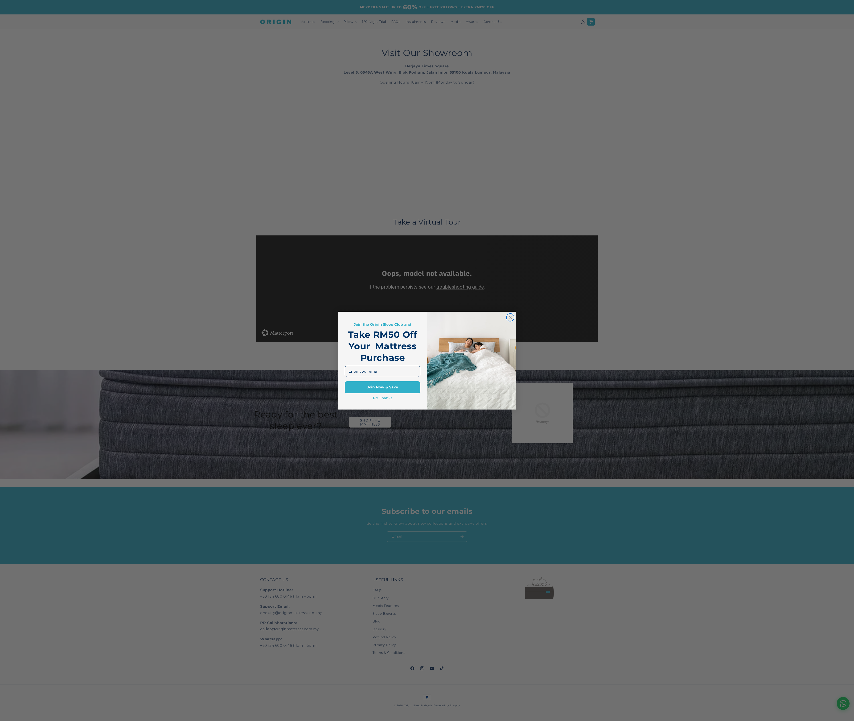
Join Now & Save (382, 387)
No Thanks (382, 398)
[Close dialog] (510, 317)
